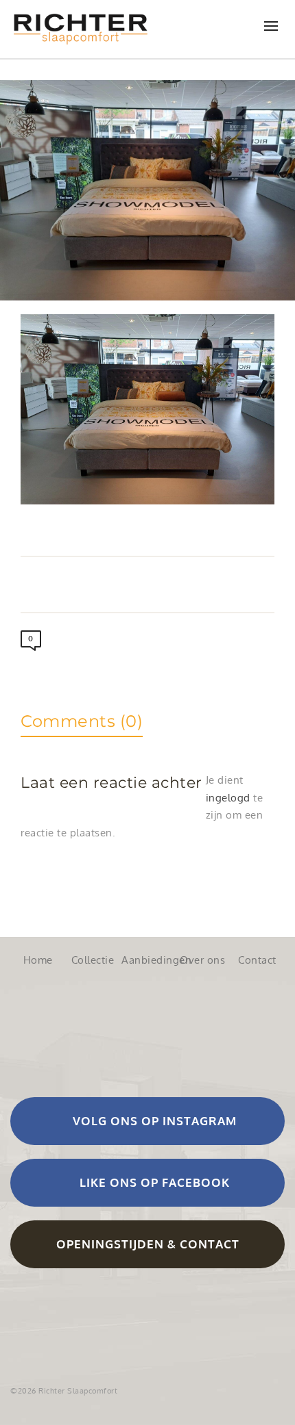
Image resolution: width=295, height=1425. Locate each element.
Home (38, 959)
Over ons (202, 959)
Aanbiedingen (147, 959)
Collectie (93, 959)
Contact (257, 959)
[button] (147, 1121)
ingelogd (228, 797)
